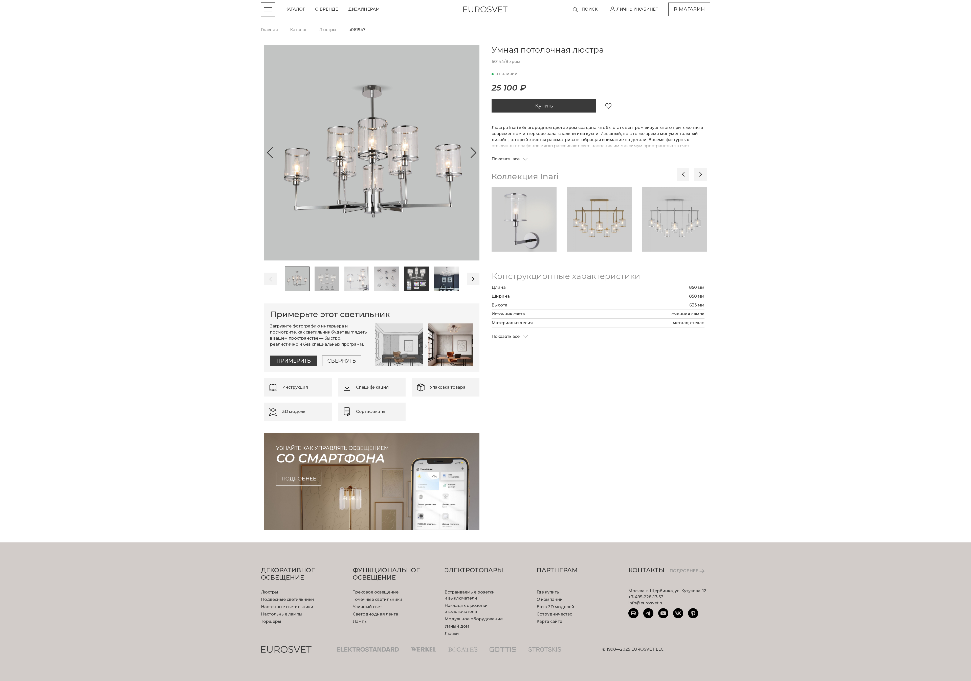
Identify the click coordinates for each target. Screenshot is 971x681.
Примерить (293, 361)
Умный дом (457, 626)
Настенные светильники (287, 606)
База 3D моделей (555, 606)
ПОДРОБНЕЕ (684, 570)
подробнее (298, 479)
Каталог (295, 9)
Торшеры (271, 621)
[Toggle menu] (268, 9)
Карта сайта (549, 621)
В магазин (689, 9)
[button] (270, 152)
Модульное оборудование (474, 619)
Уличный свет (367, 606)
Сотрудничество (554, 614)
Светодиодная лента (375, 614)
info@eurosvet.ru (646, 603)
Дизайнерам (364, 9)
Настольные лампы (281, 614)
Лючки (452, 633)
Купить (544, 106)
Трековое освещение (376, 592)
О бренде (326, 9)
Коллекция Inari (525, 176)
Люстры (269, 592)
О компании (550, 599)
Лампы (360, 621)
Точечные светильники (377, 599)
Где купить (548, 592)
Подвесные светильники (287, 599)
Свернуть (341, 361)
